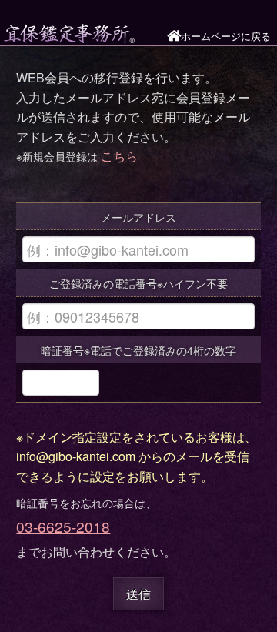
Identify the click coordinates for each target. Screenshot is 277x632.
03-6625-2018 (63, 526)
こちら (119, 156)
